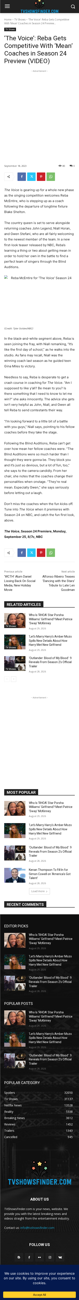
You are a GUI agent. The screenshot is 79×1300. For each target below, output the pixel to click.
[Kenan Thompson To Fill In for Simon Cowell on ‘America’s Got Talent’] (14, 875)
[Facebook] (21, 176)
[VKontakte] (60, 1257)
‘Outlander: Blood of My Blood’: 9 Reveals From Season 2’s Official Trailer (50, 662)
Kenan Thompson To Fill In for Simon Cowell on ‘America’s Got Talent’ (50, 874)
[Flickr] (39, 1257)
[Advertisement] (39, 112)
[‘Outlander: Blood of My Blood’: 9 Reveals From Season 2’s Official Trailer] (14, 663)
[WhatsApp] (51, 176)
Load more (38, 891)
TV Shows (19, 19)
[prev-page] (6, 679)
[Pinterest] (41, 176)
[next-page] (13, 679)
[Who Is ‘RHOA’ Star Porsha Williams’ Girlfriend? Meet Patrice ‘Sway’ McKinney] (14, 620)
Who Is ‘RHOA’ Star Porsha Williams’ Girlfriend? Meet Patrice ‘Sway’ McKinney (50, 619)
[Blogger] (19, 1257)
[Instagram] (50, 1257)
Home (8, 19)
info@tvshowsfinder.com (37, 1228)
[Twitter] (31, 176)
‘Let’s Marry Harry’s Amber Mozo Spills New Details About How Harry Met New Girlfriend (50, 640)
